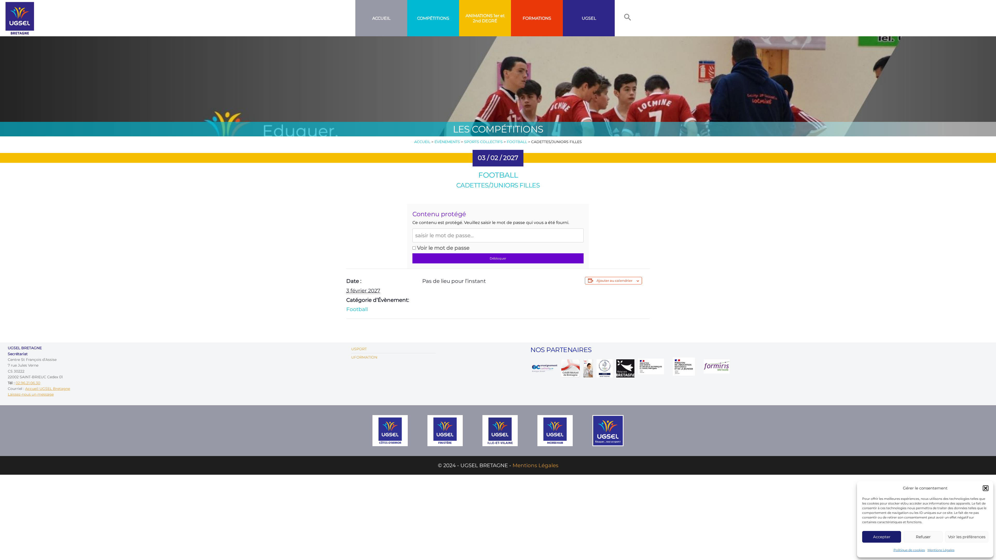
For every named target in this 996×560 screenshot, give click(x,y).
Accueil (381, 18)
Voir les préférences (966, 536)
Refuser (923, 536)
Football (517, 141)
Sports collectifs (483, 141)
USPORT (359, 349)
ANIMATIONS (479, 15)
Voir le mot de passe (442, 248)
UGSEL (589, 18)
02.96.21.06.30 (28, 383)
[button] (985, 488)
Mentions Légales (941, 550)
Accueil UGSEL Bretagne (47, 388)
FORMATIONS (537, 18)
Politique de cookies (909, 550)
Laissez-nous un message (31, 394)
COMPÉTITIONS (433, 18)
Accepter (881, 536)
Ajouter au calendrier (614, 280)
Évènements (447, 141)
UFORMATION (364, 357)
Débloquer (498, 258)
